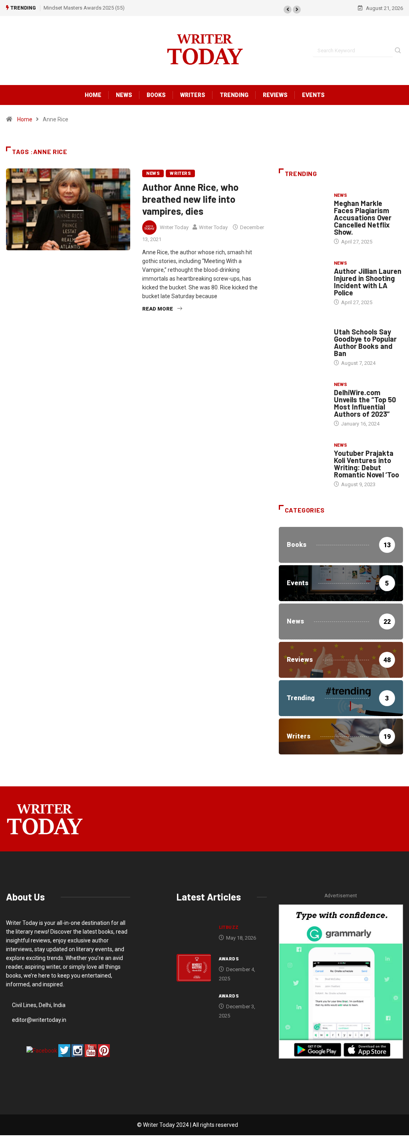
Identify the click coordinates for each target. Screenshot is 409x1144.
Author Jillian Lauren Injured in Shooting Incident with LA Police (367, 282)
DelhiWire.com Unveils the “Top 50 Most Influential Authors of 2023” (365, 403)
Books (156, 95)
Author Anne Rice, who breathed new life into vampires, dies (190, 199)
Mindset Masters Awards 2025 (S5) (84, 8)
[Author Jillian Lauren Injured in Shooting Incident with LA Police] (302, 277)
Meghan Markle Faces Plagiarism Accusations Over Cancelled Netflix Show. (362, 217)
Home (93, 95)
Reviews (275, 95)
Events (313, 95)
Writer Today (174, 227)
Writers (192, 95)
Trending (234, 95)
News (124, 95)
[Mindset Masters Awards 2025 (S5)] (194, 968)
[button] (288, 10)
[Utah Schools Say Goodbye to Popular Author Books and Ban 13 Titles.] (302, 338)
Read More (157, 309)
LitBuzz (229, 927)
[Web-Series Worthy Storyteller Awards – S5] (194, 1005)
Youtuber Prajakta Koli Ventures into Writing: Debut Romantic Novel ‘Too (366, 464)
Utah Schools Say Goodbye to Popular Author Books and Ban (365, 342)
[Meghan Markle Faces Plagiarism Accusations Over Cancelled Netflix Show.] (302, 209)
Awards (229, 959)
